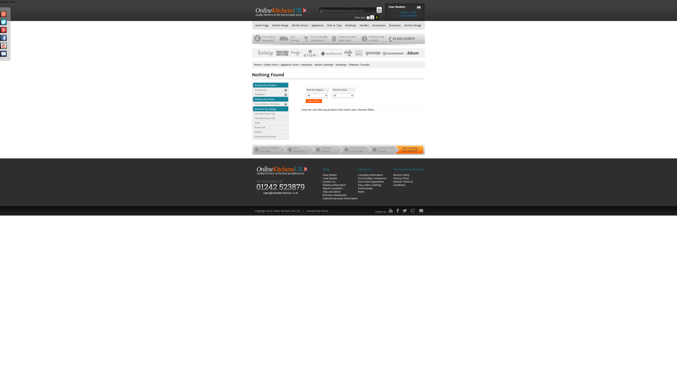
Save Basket (330, 175)
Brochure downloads (334, 195)
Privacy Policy (401, 178)
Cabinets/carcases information (340, 198)
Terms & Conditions (408, 169)
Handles (364, 25)
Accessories (379, 25)
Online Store (271, 64)
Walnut (258, 132)
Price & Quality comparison (319, 38)
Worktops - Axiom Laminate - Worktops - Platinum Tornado (335, 64)
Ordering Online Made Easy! (347, 38)
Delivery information (334, 185)
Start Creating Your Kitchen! (410, 149)
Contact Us (329, 181)
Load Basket (330, 178)
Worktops (350, 25)
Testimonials (365, 188)
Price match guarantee (371, 181)
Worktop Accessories (265, 136)
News (361, 191)
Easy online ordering (369, 185)
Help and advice (332, 191)
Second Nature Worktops (267, 103)
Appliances (318, 25)
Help (326, 169)
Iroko (257, 122)
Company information (370, 175)
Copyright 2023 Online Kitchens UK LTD (277, 211)
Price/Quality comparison (372, 178)
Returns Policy (401, 175)
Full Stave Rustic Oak (265, 118)
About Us (365, 169)
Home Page (262, 25)
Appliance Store (289, 64)
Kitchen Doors (300, 25)
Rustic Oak (260, 127)
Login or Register (408, 15)
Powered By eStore (317, 211)
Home (257, 64)
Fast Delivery (294, 38)
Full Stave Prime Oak (265, 113)
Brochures (395, 25)
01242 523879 (404, 38)
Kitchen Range (280, 25)
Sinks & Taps (334, 25)
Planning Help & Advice (376, 38)
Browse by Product (266, 85)
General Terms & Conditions (403, 183)
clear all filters (313, 101)
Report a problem (333, 188)
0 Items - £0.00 (408, 12)
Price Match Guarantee (268, 38)
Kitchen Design (412, 25)
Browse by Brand (265, 99)
